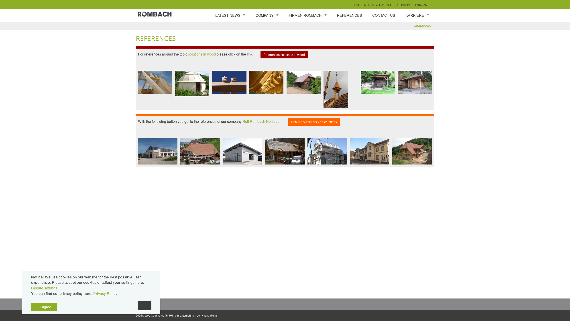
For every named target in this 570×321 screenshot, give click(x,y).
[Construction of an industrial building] (157, 151)
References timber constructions (314, 122)
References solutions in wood (284, 54)
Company (265, 15)
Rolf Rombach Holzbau (260, 121)
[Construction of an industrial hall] (242, 151)
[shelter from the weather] (415, 82)
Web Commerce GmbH (159, 315)
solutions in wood (202, 54)
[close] (144, 305)
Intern (405, 4)
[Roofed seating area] (378, 82)
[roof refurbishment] (200, 151)
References (349, 15)
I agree (45, 306)
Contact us (383, 15)
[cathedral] (192, 83)
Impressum (371, 4)
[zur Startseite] (155, 13)
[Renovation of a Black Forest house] (412, 151)
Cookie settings (44, 287)
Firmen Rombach (305, 15)
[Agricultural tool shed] (304, 82)
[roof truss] (155, 82)
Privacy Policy (105, 293)
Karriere (414, 15)
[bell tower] (336, 89)
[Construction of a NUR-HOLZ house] (327, 151)
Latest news (227, 15)
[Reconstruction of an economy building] (285, 151)
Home (356, 4)
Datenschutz (389, 4)
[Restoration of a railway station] (369, 151)
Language (422, 4)
